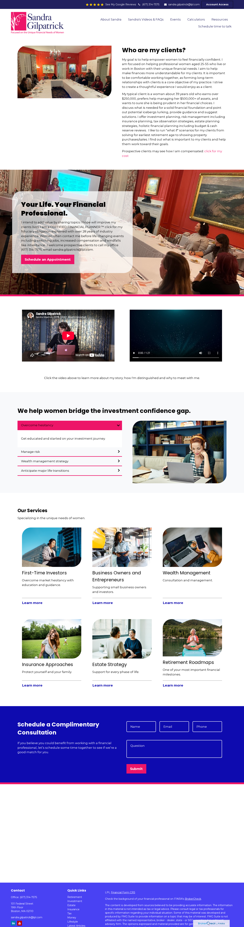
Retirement (74, 897)
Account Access (217, 4)
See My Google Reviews (120, 4)
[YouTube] (19, 923)
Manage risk (30, 452)
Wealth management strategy (44, 461)
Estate (71, 905)
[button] (111, 19)
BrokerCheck (193, 898)
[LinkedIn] (13, 923)
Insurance (73, 909)
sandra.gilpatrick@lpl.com (184, 4)
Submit (136, 769)
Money (71, 917)
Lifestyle (72, 921)
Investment (74, 901)
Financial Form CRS (123, 892)
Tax (69, 913)
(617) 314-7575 (150, 4)
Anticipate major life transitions (45, 470)
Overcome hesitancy (37, 425)
